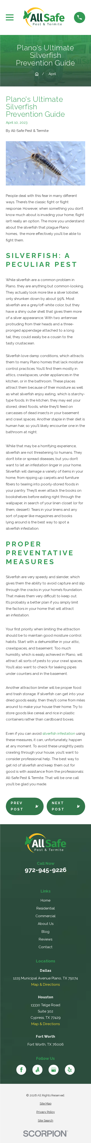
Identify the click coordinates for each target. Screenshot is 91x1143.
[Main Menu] (10, 17)
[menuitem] (45, 1103)
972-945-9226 (45, 870)
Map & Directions (45, 984)
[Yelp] (70, 1069)
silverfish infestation (58, 733)
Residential (45, 908)
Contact (45, 947)
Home (45, 900)
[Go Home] (36, 74)
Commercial (45, 916)
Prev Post (17, 806)
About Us (45, 924)
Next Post (58, 806)
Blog (45, 932)
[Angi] (37, 1069)
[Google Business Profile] (53, 1069)
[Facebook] (21, 1069)
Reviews (45, 939)
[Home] (44, 17)
